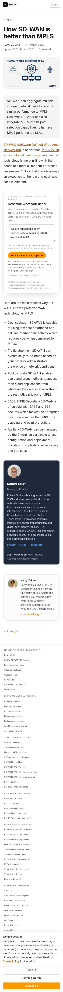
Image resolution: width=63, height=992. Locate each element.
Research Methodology (13, 915)
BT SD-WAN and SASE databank (18, 830)
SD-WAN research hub (13, 747)
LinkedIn (11, 544)
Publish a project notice (14, 665)
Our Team (8, 920)
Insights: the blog (11, 742)
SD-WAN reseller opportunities (17, 849)
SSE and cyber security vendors (17, 757)
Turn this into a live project (27, 255)
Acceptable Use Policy (13, 910)
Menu (54, 4)
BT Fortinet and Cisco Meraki (16, 835)
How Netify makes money (15, 900)
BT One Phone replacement (15, 813)
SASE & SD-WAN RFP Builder (16, 660)
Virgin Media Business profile (16, 869)
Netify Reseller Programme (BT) (17, 859)
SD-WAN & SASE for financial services (20, 772)
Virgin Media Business (13, 874)
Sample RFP (9, 680)
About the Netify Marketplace (16, 896)
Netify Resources (11, 782)
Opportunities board (12, 670)
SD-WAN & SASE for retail (15, 767)
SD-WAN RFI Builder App (15, 685)
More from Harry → (31, 614)
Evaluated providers (12, 706)
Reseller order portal (12, 879)
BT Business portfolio (13, 864)
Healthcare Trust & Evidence (16, 787)
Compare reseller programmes (16, 839)
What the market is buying (15, 726)
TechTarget (35, 544)
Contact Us (8, 930)
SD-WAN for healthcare (14, 762)
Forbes (22, 544)
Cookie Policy (11, 961)
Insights (8, 19)
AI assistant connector (13, 731)
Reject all (31, 969)
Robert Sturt (16, 484)
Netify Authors (10, 925)
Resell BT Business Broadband (17, 844)
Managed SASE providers (15, 752)
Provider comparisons (13, 716)
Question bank (10, 675)
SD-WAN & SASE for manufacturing (19, 777)
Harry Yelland (12, 44)
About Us (8, 891)
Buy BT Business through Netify (18, 818)
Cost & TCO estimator (13, 798)
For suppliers (9, 690)
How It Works (9, 655)
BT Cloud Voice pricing (13, 803)
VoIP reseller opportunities (15, 854)
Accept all (31, 985)
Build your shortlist (12, 701)
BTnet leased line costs (13, 808)
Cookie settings (31, 977)
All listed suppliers (12, 711)
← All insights (11, 631)
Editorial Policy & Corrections (16, 905)
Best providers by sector (14, 721)
